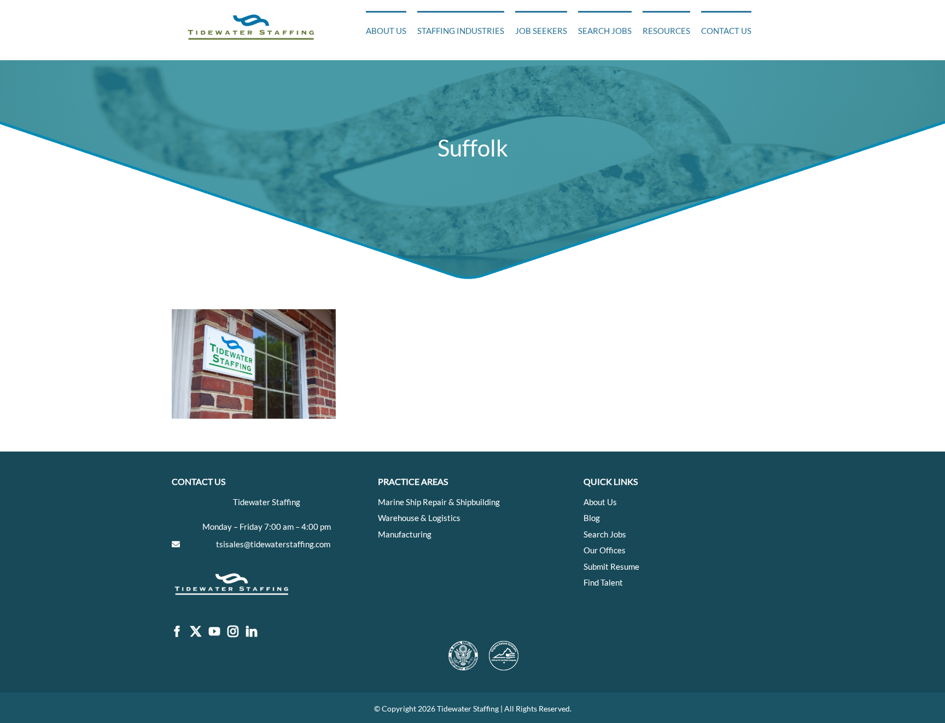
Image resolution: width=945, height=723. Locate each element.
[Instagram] (233, 632)
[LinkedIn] (251, 632)
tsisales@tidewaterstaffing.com (273, 544)
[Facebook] (177, 632)
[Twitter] (195, 632)
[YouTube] (214, 632)
